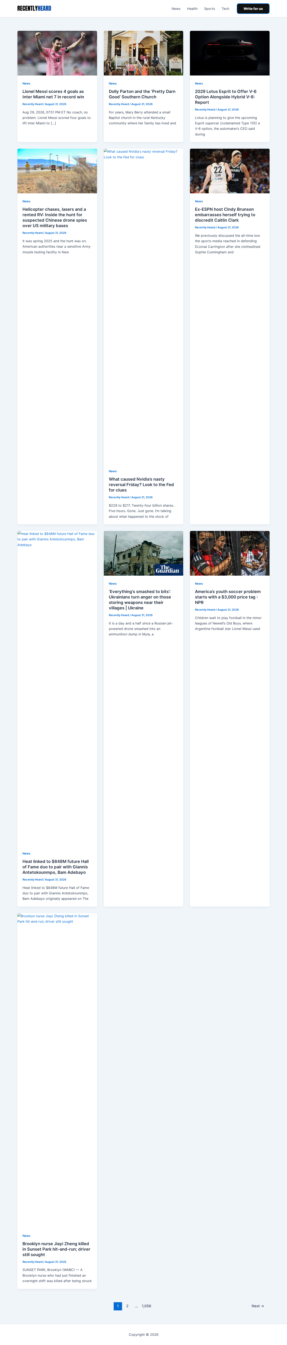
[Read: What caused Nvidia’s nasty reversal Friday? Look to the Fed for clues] (143, 306)
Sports (209, 9)
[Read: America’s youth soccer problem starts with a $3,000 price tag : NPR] (230, 553)
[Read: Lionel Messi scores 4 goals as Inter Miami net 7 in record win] (57, 53)
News (176, 9)
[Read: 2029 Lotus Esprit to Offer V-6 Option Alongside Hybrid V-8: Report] (230, 53)
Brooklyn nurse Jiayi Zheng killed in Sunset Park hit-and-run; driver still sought (56, 1249)
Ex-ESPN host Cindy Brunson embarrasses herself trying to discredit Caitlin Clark (225, 215)
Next (258, 1306)
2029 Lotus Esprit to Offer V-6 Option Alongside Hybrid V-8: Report (226, 97)
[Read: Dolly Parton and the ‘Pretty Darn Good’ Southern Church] (143, 53)
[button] (253, 8)
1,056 (146, 1306)
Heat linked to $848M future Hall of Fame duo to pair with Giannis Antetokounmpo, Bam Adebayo (55, 867)
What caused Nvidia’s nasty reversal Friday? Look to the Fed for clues (141, 485)
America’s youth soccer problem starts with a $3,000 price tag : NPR (228, 597)
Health (192, 9)
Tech (225, 9)
